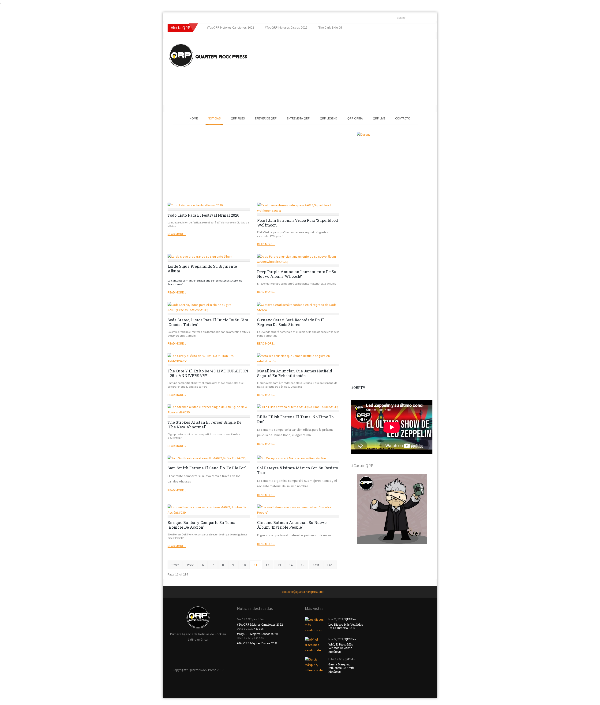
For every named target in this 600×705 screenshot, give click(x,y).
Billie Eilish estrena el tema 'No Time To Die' (295, 419)
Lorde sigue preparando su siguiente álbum (202, 268)
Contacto (402, 118)
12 (267, 565)
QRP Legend (328, 118)
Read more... (177, 234)
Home (194, 118)
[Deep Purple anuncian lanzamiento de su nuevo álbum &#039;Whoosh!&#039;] (298, 259)
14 (290, 565)
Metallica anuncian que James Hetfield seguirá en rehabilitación (294, 373)
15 (302, 565)
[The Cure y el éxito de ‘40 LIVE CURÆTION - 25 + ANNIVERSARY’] (209, 358)
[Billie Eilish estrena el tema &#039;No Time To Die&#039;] (298, 407)
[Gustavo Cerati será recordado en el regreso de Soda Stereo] (298, 307)
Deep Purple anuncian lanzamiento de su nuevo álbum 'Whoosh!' (296, 274)
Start (175, 565)
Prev (190, 565)
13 (279, 565)
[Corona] (391, 167)
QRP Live (379, 118)
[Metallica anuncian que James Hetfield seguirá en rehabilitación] (298, 358)
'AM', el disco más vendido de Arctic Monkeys (340, 647)
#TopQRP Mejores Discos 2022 (257, 634)
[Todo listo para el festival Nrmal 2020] (209, 205)
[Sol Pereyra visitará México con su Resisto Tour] (298, 458)
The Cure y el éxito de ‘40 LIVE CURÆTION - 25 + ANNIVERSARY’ (208, 373)
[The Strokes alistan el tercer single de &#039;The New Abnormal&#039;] (209, 409)
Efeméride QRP (266, 118)
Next (316, 565)
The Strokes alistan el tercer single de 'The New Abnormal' (204, 424)
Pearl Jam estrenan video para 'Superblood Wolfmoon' (297, 222)
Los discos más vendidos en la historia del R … (345, 626)
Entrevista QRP (298, 118)
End (330, 565)
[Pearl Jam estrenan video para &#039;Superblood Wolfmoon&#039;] (298, 208)
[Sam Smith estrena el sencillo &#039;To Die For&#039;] (209, 458)
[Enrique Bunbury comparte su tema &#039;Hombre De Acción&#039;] (209, 510)
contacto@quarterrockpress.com (303, 592)
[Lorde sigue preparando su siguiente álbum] (209, 256)
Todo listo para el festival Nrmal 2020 (203, 215)
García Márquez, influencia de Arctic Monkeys (341, 667)
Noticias (214, 118)
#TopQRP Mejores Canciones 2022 (260, 624)
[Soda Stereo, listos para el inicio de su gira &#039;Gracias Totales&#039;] (209, 307)
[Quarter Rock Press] (208, 55)
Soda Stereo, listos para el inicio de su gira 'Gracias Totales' (208, 322)
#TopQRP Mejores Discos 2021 (257, 643)
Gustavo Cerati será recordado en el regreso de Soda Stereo (291, 322)
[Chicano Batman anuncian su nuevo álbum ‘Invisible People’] (298, 510)
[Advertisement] (334, 72)
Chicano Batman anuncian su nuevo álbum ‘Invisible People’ (291, 525)
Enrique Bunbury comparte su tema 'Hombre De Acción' (201, 525)
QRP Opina (355, 118)
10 (244, 565)
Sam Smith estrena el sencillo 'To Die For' (207, 467)
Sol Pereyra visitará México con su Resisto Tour (297, 470)
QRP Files (238, 118)
